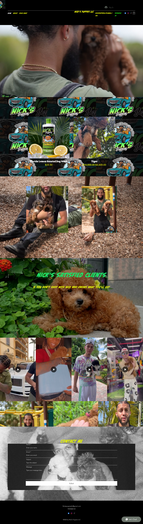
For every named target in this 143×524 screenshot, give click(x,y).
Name (28, 444)
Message (29, 467)
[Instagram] (128, 13)
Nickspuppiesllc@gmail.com (72, 506)
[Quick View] (49, 137)
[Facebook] (125, 13)
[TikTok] (131, 13)
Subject (28, 459)
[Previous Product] (25, 137)
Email (28, 452)
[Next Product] (118, 137)
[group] (71, 143)
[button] (134, 13)
